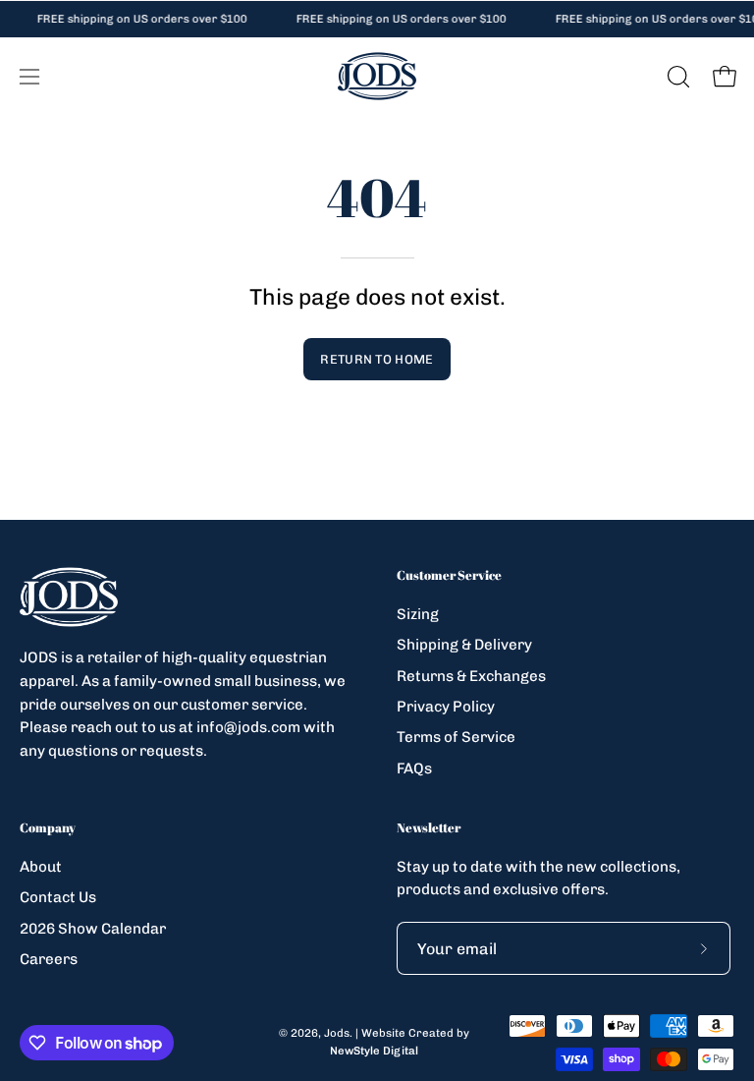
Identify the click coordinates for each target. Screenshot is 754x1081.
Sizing (418, 614)
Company (48, 828)
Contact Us (58, 897)
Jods (337, 1033)
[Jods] (377, 76)
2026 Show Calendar (93, 928)
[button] (676, 76)
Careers (49, 959)
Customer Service (449, 575)
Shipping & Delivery (464, 645)
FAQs (414, 767)
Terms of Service (456, 737)
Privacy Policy (446, 706)
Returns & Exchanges (471, 675)
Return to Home (376, 359)
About (41, 867)
